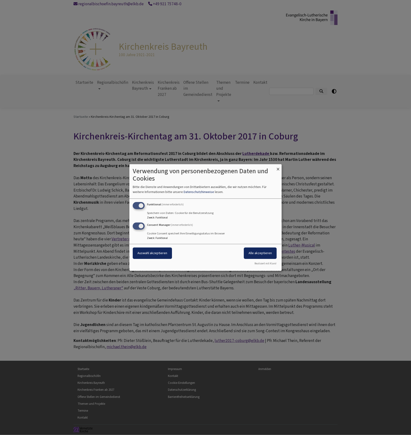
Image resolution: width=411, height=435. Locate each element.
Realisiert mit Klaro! (265, 263)
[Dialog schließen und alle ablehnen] (278, 167)
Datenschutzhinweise (199, 192)
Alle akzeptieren (260, 253)
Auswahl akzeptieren (152, 253)
